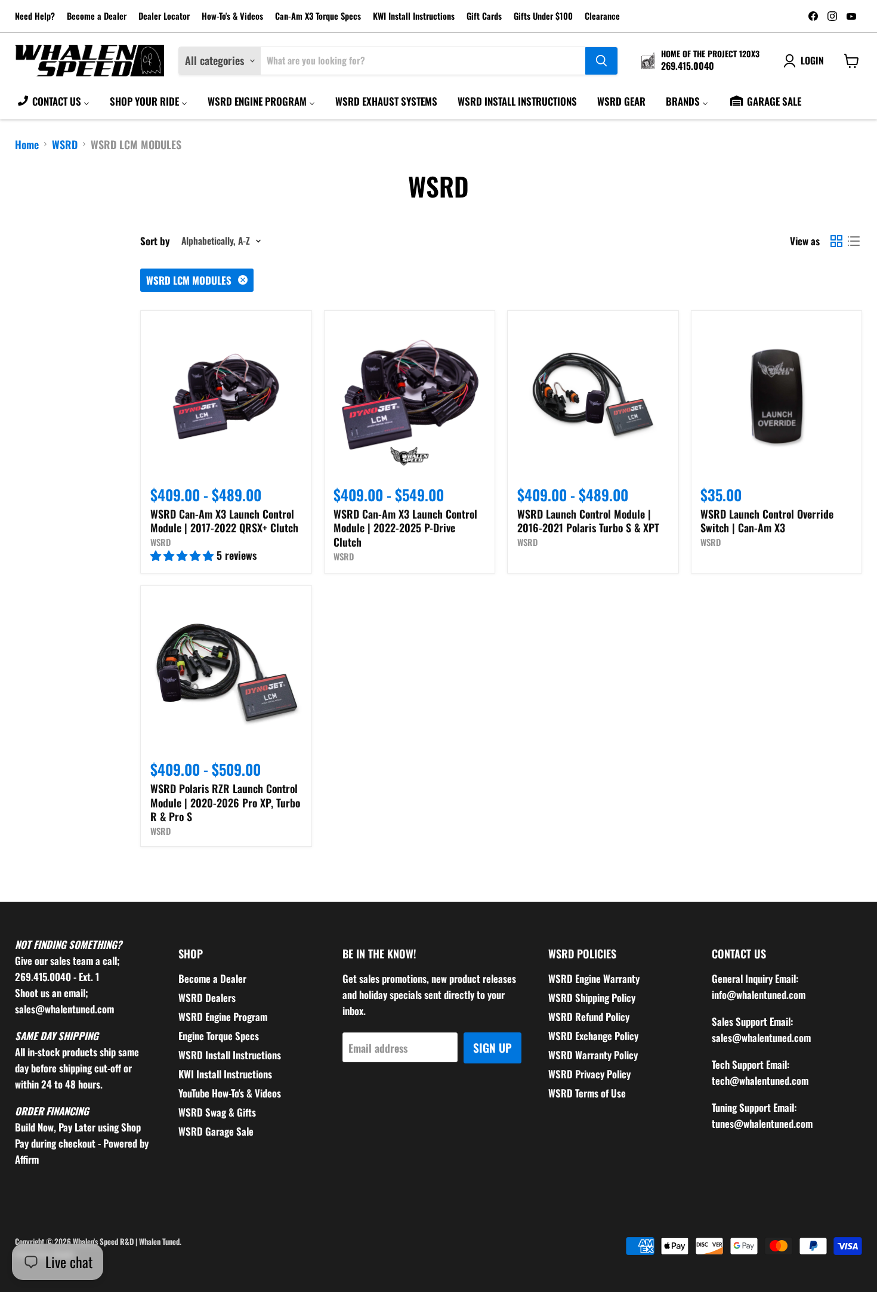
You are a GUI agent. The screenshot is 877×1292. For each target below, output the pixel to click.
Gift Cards (484, 16)
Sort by (155, 240)
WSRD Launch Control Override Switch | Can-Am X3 (766, 521)
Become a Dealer (96, 16)
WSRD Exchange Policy (593, 1035)
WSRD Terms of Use (587, 1093)
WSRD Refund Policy (588, 1016)
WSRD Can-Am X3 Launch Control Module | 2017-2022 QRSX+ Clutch (224, 521)
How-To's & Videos (232, 16)
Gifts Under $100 (543, 16)
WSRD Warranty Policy (593, 1054)
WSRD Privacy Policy (589, 1073)
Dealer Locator (164, 16)
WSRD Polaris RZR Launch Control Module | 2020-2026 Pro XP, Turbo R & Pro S (225, 802)
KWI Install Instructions (414, 16)
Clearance (602, 16)
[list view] (853, 240)
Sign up (492, 1047)
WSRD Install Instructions (229, 1054)
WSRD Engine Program (222, 1016)
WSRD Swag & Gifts (217, 1112)
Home (27, 144)
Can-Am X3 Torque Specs (318, 16)
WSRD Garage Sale (216, 1131)
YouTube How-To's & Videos (229, 1093)
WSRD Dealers (207, 997)
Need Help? (35, 16)
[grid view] (836, 240)
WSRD (65, 144)
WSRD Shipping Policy (591, 997)
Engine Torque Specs (218, 1035)
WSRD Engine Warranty (594, 978)
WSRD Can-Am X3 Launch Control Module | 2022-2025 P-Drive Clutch (405, 528)
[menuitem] (53, 101)
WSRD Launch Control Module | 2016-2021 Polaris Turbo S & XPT (588, 521)
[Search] (601, 61)
